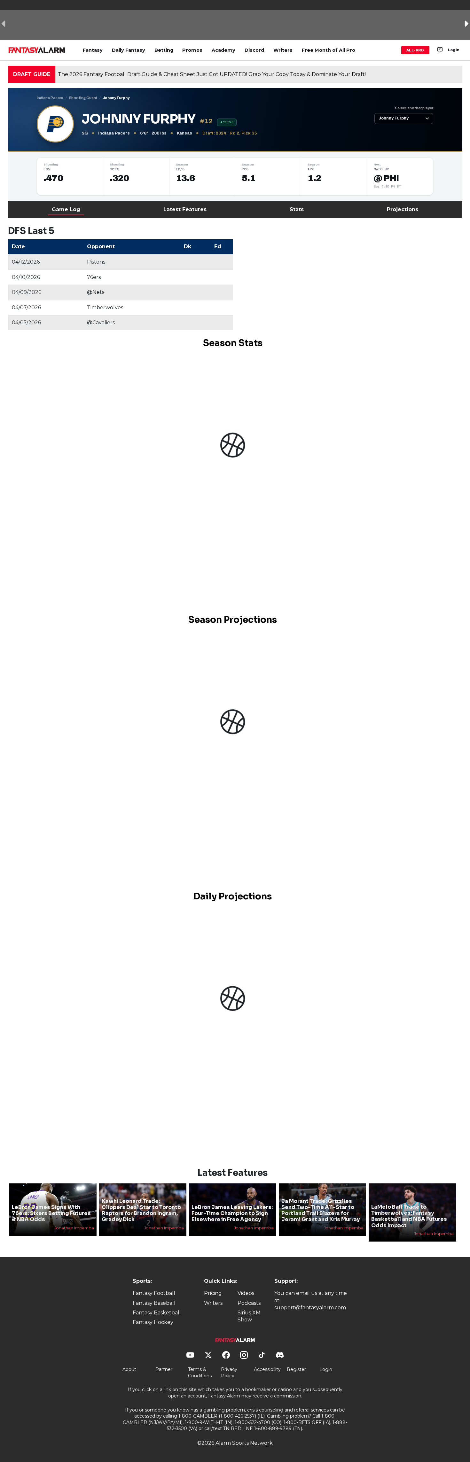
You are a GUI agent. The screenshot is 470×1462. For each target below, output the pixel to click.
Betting (163, 50)
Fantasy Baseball (154, 1303)
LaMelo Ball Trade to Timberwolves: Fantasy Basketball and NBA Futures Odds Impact (409, 1216)
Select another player (414, 108)
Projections (402, 209)
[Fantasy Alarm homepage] (37, 50)
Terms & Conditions (200, 1372)
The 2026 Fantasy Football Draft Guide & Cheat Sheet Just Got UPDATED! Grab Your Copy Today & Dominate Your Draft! (212, 74)
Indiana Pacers (50, 98)
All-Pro (415, 50)
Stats (297, 209)
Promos (192, 50)
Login (453, 50)
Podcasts (249, 1303)
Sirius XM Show (249, 1316)
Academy (223, 50)
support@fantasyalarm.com (310, 1307)
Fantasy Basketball (157, 1313)
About (129, 1369)
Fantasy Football (154, 1293)
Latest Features (185, 209)
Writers (283, 50)
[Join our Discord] (440, 50)
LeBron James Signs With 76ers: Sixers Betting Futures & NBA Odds (51, 1213)
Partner (163, 1369)
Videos (246, 1293)
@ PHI (386, 178)
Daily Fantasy (128, 50)
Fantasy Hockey (153, 1322)
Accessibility (267, 1369)
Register (296, 1369)
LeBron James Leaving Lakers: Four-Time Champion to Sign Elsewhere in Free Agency (232, 1213)
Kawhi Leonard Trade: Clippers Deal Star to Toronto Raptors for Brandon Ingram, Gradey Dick (141, 1210)
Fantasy (93, 50)
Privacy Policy (229, 1372)
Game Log (66, 209)
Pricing (213, 1293)
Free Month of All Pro (328, 50)
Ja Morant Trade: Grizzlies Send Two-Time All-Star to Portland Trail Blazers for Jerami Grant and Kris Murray (320, 1210)
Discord (254, 50)
